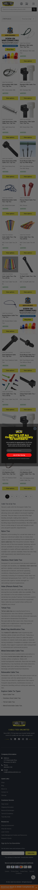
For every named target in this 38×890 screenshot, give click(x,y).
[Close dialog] (35, 428)
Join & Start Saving (19, 455)
